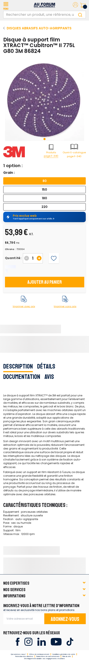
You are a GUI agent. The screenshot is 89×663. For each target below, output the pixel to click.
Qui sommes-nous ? (18, 654)
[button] (5, 5)
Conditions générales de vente (63, 654)
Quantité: (13, 258)
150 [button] (44, 189)
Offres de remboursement (39, 654)
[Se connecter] (75, 5)
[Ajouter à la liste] (53, 258)
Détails (46, 366)
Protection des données (24, 656)
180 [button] (44, 198)
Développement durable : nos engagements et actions (44, 659)
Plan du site (66, 656)
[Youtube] (56, 641)
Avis (49, 377)
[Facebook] (17, 641)
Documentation (21, 377)
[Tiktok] (70, 641)
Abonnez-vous (65, 619)
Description (18, 366)
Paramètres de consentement (47, 656)
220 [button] (44, 207)
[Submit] (80, 14)
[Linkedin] (41, 641)
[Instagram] (28, 641)
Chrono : (10, 249)
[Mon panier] (83, 5)
